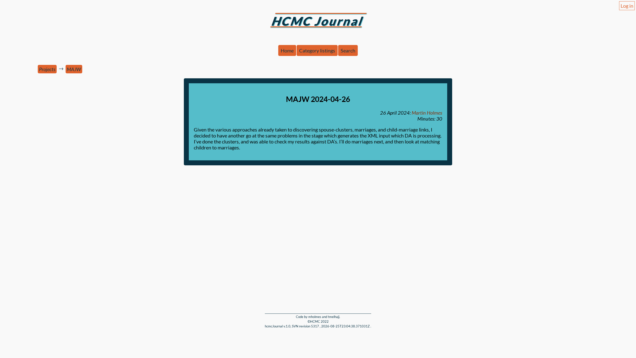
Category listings (317, 50)
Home (287, 50)
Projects (47, 69)
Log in (627, 6)
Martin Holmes (427, 113)
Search (348, 50)
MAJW (74, 69)
